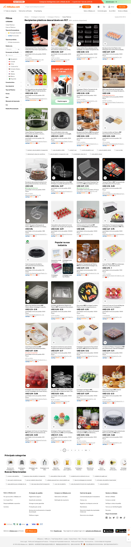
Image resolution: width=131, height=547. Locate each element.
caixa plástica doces (97, 154)
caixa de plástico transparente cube (59, 154)
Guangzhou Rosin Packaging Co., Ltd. (87, 57)
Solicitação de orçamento (62, 500)
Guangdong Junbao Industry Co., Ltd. (87, 191)
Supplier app (58, 531)
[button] (80, 7)
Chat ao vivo (83, 500)
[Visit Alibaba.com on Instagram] (117, 518)
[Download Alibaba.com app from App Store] (108, 531)
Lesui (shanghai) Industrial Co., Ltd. (112, 57)
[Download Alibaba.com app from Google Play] (121, 531)
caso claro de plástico (60, 484)
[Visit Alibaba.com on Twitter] (114, 518)
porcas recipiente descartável (34, 480)
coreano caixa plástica (13, 476)
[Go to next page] (89, 450)
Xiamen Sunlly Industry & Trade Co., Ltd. (113, 275)
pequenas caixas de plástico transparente (34, 476)
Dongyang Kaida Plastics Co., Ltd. (34, 59)
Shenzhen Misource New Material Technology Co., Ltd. (113, 193)
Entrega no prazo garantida (36, 503)
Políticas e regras (33, 515)
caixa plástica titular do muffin (58, 476)
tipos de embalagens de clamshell (83, 480)
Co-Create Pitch (8, 500)
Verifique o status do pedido (113, 503)
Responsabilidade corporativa (12, 503)
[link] (128, 530)
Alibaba (27, 17)
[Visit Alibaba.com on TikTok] (124, 518)
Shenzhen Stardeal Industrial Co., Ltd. (87, 101)
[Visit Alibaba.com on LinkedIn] (110, 518)
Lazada (65, 539)
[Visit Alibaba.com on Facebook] (107, 518)
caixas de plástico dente (105, 150)
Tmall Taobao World (56, 539)
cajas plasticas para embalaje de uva (17, 484)
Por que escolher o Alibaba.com (12, 496)
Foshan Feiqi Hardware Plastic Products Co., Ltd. (62, 141)
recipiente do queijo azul (101, 476)
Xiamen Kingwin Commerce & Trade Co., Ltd (62, 317)
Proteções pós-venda (35, 507)
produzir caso (73, 150)
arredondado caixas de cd (80, 154)
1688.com (47, 539)
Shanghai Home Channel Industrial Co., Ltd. (36, 234)
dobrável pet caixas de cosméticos (36, 154)
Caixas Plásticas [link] (66, 17)
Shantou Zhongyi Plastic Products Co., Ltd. (113, 102)
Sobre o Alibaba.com (10, 493)
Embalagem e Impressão (38, 17)
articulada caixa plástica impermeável (106, 480)
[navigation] (13, 234)
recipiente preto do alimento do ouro (80, 476)
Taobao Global (73, 539)
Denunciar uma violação (86, 515)
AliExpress (40, 539)
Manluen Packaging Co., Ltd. (33, 195)
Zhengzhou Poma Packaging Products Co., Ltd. (113, 144)
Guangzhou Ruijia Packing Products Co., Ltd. (36, 98)
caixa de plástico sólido (59, 150)
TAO (79, 539)
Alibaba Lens (13, 531)
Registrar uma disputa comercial (89, 503)
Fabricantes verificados (61, 496)
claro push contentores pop (14, 480)
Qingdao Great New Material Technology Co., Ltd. (62, 234)
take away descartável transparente (40, 484)
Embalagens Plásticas (54, 17)
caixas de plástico (104, 484)
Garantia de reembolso (35, 500)
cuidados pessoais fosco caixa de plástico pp (58, 480)
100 (86, 450)
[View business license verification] (81, 544)
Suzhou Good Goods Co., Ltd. (85, 234)
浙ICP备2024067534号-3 (111, 544)
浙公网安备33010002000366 (94, 544)
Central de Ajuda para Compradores (90, 496)
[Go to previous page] (60, 450)
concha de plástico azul (88, 150)
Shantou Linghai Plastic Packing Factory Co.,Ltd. (36, 141)
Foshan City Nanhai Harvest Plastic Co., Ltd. (36, 273)
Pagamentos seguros (35, 496)
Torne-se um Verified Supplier (114, 507)
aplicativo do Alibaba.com (93, 531)
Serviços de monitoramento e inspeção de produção (40, 511)
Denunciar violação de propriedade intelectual (89, 511)
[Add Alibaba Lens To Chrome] (31, 531)
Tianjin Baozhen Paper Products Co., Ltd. (88, 273)
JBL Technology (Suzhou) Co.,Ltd (60, 59)
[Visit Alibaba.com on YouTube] (121, 518)
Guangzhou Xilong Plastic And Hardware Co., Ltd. (113, 234)
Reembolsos (83, 507)
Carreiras (6, 507)
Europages (91, 539)
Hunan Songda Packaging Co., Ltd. (34, 314)
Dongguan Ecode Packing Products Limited (62, 191)
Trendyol (84, 539)
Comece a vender (110, 500)
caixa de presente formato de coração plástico (83, 484)
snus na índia (119, 150)
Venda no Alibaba (110, 496)
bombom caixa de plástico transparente (38, 150)
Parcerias (108, 510)
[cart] (104, 7)
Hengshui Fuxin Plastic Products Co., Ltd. (88, 144)
